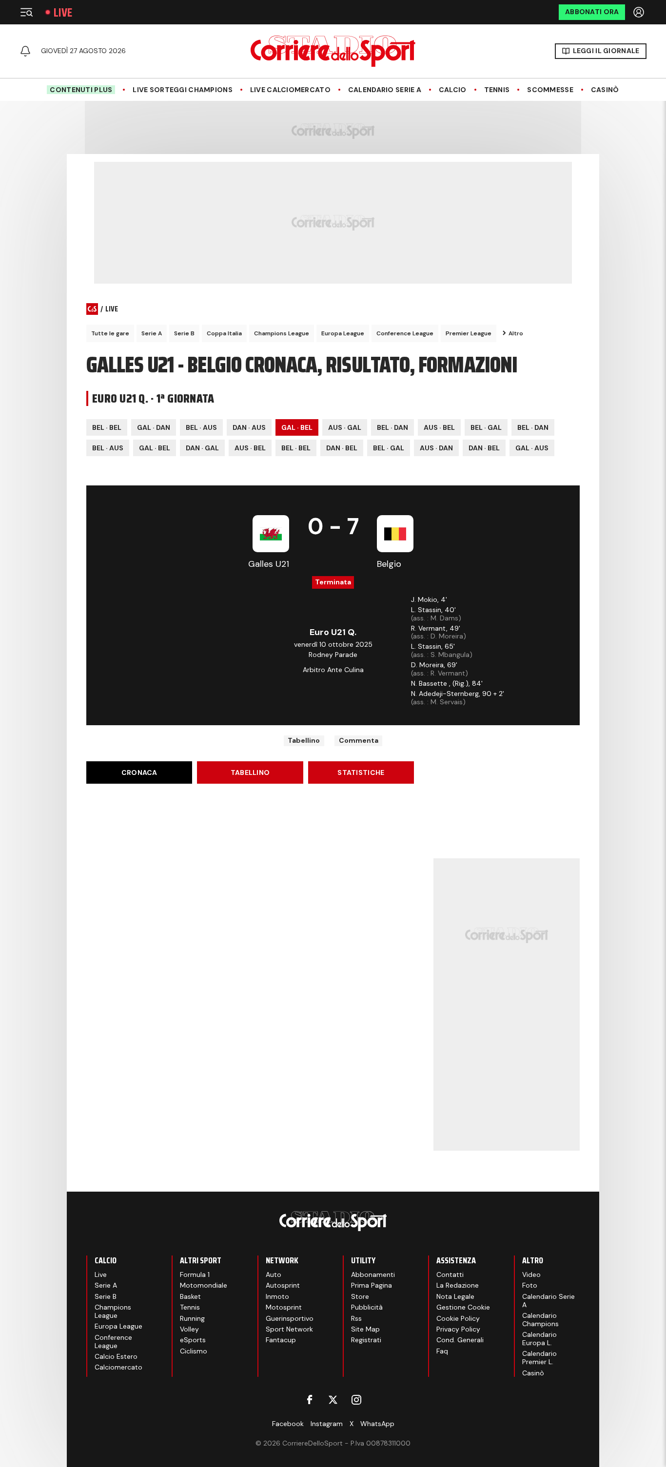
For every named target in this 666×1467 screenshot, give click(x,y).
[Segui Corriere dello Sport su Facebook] (309, 1400)
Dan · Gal (202, 448)
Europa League (342, 333)
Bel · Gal (486, 427)
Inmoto (277, 1296)
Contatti (450, 1274)
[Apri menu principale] (26, 12)
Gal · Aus (531, 448)
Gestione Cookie (463, 1307)
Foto (529, 1285)
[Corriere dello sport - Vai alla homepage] (333, 51)
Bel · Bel (106, 427)
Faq (442, 1351)
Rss (356, 1318)
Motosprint (284, 1307)
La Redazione (457, 1285)
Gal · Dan (153, 427)
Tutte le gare (110, 333)
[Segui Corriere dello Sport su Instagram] (356, 1400)
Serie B (184, 333)
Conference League (404, 333)
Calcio (453, 90)
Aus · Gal (344, 427)
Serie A (151, 333)
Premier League (468, 333)
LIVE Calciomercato (290, 90)
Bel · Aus (201, 427)
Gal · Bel (297, 427)
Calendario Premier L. (539, 1357)
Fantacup (281, 1339)
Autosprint (283, 1285)
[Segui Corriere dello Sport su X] (333, 1400)
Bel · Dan (392, 427)
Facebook (288, 1423)
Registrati (366, 1339)
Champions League (281, 333)
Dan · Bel (341, 448)
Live (63, 12)
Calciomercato (118, 1367)
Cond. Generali (460, 1339)
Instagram (327, 1423)
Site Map (365, 1329)
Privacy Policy (458, 1329)
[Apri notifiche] (25, 51)
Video (531, 1274)
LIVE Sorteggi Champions (182, 90)
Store (360, 1296)
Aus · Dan (436, 448)
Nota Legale (455, 1296)
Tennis (497, 90)
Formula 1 (195, 1274)
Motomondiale (203, 1285)
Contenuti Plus (81, 89)
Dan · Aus (249, 427)
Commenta (358, 740)
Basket (190, 1296)
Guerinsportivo (289, 1318)
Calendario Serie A (384, 90)
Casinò (605, 90)
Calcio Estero (116, 1356)
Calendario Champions (540, 1319)
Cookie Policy (458, 1318)
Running (192, 1318)
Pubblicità (367, 1307)
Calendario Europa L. (539, 1338)
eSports (193, 1339)
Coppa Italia (224, 333)
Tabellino (304, 740)
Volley (189, 1329)
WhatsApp (377, 1423)
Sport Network (289, 1329)
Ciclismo (193, 1351)
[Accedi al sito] (639, 12)
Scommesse (550, 90)
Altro (516, 333)
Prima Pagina (371, 1285)
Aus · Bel (439, 427)
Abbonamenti (373, 1274)
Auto (273, 1274)
